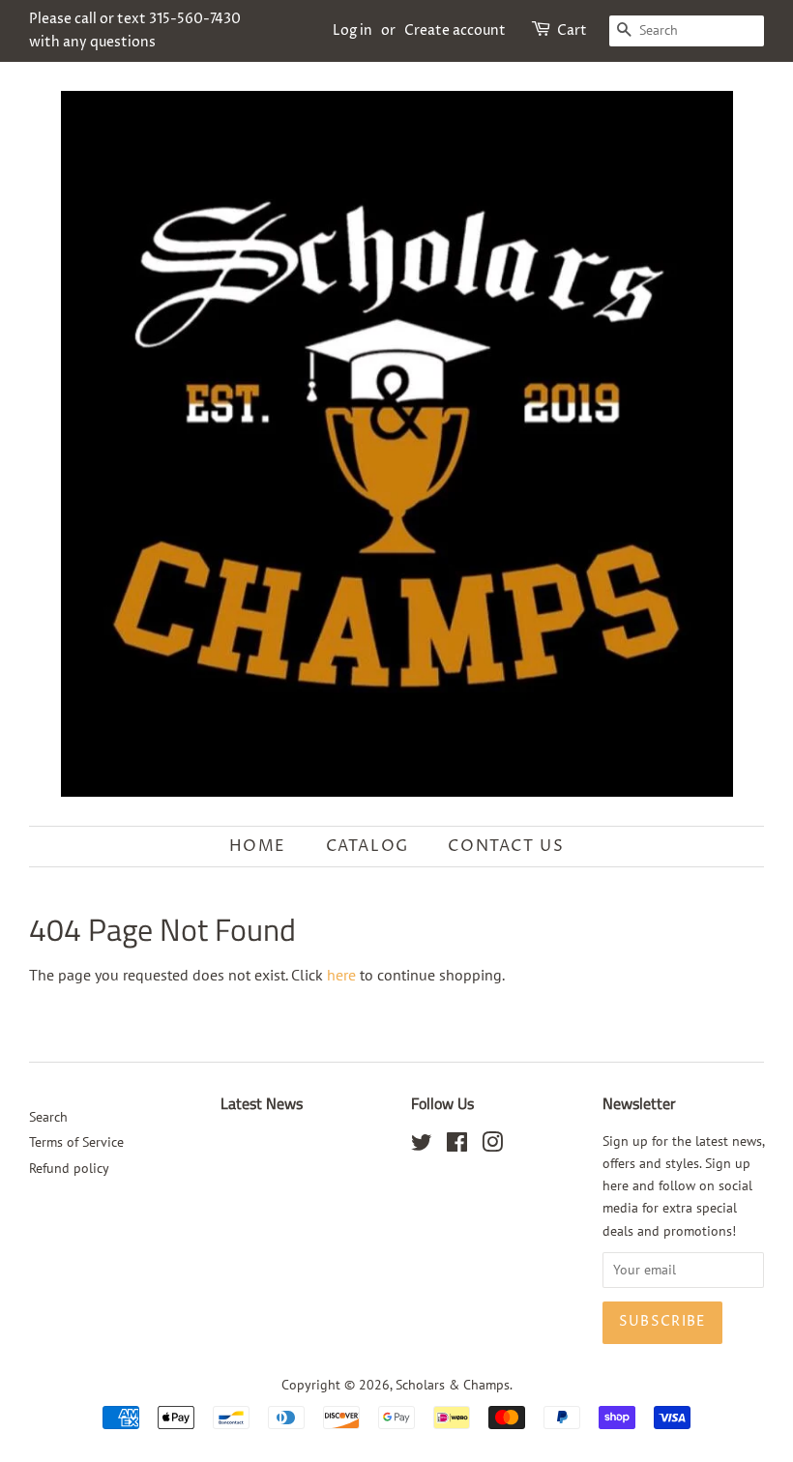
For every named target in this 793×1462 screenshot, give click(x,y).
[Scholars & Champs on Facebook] (457, 1146)
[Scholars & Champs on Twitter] (421, 1146)
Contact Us (506, 846)
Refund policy (69, 1168)
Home (257, 846)
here (341, 974)
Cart (572, 30)
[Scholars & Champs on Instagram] (492, 1146)
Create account (455, 30)
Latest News (261, 1103)
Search (48, 1117)
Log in (352, 30)
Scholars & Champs (453, 1384)
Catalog (367, 846)
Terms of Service (76, 1142)
